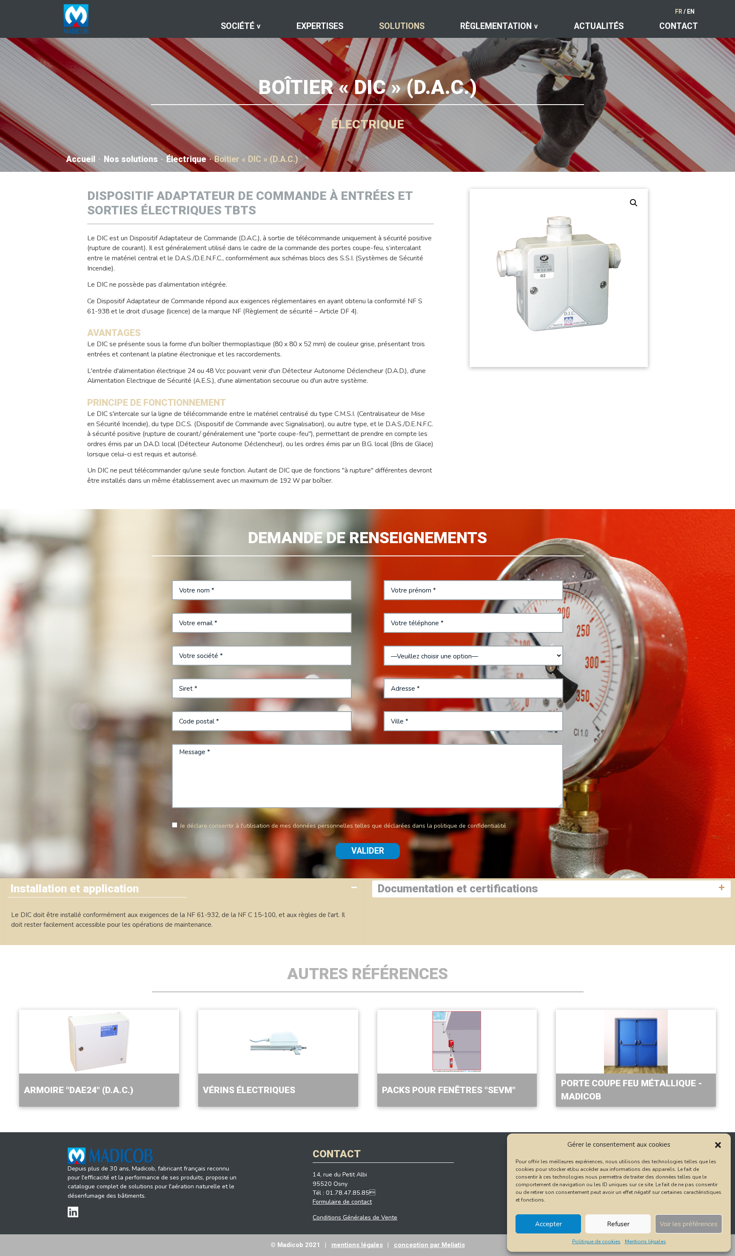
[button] (718, 1144)
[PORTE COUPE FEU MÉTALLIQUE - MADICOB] (636, 1042)
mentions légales (357, 1245)
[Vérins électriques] (278, 1042)
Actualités (599, 26)
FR (678, 11)
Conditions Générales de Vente (355, 1217)
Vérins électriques (249, 1090)
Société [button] (237, 26)
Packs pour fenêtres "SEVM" (449, 1090)
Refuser (618, 1224)
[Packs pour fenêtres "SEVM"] (457, 1042)
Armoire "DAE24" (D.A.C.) (78, 1090)
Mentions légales (645, 1241)
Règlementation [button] (496, 26)
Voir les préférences (689, 1224)
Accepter (548, 1224)
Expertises (319, 26)
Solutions (401, 26)
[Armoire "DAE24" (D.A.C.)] (99, 1042)
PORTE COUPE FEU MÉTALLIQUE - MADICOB (631, 1090)
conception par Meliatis (429, 1245)
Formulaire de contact (342, 1202)
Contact (678, 26)
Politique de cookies (596, 1241)
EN (691, 11)
